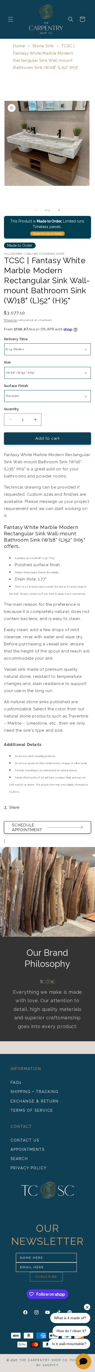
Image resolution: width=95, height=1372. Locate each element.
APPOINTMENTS (28, 1149)
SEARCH (19, 1159)
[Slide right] (59, 210)
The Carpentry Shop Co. (44, 1360)
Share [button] (14, 807)
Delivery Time (16, 339)
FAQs (16, 1082)
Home (19, 46)
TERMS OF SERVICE (32, 1110)
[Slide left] (36, 210)
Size (7, 362)
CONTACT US (25, 1140)
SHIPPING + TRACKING (35, 1092)
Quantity (11, 409)
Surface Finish (16, 386)
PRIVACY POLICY (29, 1168)
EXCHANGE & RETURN (35, 1101)
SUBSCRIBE (46, 1277)
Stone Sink (43, 46)
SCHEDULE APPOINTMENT (27, 827)
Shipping (10, 320)
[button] (10, 19)
